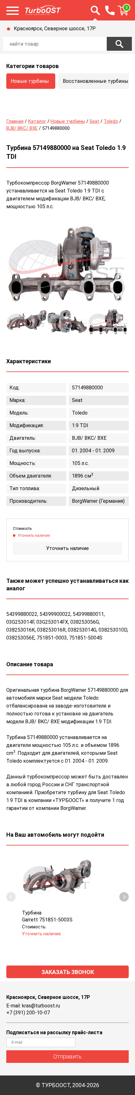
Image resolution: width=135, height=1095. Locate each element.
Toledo (111, 121)
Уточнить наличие (67, 548)
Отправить (67, 1056)
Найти (119, 44)
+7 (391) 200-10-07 (28, 1013)
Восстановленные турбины (95, 81)
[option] (67, 264)
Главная (15, 121)
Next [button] (124, 897)
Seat (94, 121)
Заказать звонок (67, 972)
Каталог (37, 121)
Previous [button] (11, 897)
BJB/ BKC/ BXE (22, 128)
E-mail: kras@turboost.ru (33, 1006)
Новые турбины (30, 81)
